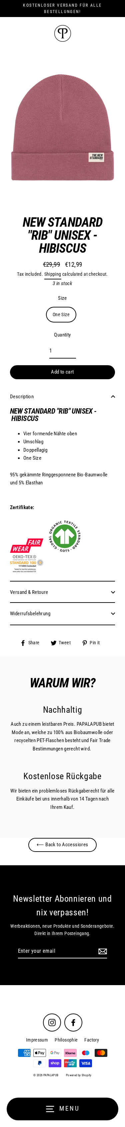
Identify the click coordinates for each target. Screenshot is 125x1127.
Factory (91, 1040)
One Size (61, 314)
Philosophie (66, 1040)
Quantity (62, 335)
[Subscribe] (101, 951)
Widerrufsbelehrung (30, 614)
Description (22, 397)
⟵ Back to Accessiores (62, 845)
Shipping (52, 274)
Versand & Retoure (29, 592)
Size (62, 298)
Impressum (37, 1040)
